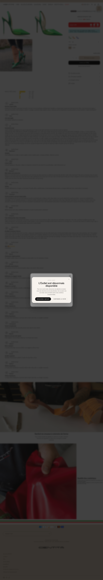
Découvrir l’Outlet (43, 299)
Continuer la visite (59, 299)
